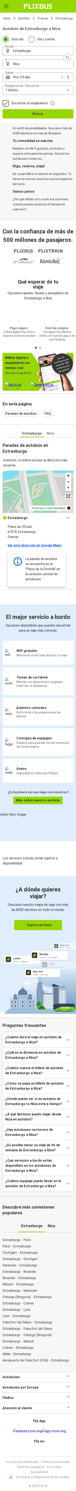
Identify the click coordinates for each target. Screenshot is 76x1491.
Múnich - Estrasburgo (18, 1284)
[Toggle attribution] (68, 508)
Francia (43, 18)
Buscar (38, 114)
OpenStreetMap (56, 508)
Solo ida (17, 39)
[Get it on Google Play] (27, 1431)
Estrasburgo (64, 18)
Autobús (24, 18)
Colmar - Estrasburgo (18, 1348)
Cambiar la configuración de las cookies (42, 1477)
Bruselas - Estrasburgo (19, 1278)
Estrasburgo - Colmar (18, 1303)
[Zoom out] (68, 482)
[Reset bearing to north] (68, 488)
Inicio (7, 18)
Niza (50, 433)
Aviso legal (54, 1467)
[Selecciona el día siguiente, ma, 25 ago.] (68, 77)
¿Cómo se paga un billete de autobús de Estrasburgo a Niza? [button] (34, 1085)
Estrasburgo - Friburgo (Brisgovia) (27, 1335)
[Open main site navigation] (6, 6)
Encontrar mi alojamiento (29, 103)
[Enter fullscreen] (68, 496)
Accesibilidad (39, 1472)
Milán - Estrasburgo (17, 1354)
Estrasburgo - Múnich (18, 1341)
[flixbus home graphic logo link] (38, 6)
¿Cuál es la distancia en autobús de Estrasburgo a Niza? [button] (33, 1055)
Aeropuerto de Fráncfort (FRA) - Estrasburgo (36, 1360)
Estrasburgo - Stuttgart (20, 1259)
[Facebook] (36, 1451)
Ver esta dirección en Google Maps (35, 545)
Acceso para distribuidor (22, 1462)
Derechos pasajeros (30, 1467)
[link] (38, 944)
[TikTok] (42, 1451)
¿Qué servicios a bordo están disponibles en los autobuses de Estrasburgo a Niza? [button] (30, 1165)
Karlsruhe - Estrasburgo (20, 1265)
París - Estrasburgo (17, 1246)
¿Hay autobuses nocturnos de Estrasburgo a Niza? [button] (29, 1132)
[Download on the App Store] (54, 1431)
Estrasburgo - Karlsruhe (20, 1291)
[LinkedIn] (40, 1451)
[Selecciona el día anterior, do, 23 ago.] (61, 77)
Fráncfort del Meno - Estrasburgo (27, 1322)
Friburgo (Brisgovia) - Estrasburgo (27, 1297)
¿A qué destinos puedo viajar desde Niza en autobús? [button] (33, 1116)
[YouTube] (38, 1451)
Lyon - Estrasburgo (16, 1316)
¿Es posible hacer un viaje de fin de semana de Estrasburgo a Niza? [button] (32, 1147)
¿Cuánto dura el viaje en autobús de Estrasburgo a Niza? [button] (33, 1039)
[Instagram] (37, 1451)
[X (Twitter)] (41, 1451)
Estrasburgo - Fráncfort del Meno (27, 1329)
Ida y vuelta (45, 39)
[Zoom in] (68, 476)
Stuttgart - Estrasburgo (20, 1253)
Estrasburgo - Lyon (16, 1310)
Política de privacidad (56, 1462)
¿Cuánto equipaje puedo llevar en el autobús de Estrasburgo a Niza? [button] (33, 1183)
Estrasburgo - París (17, 1240)
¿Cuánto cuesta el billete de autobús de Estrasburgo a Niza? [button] (34, 1070)
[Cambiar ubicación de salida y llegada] (67, 57)
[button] (38, 50)
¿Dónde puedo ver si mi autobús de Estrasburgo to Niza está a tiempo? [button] (33, 1101)
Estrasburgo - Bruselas (19, 1272)
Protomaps (38, 508)
